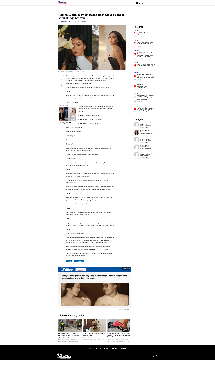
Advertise (112, 356)
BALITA (75, 3)
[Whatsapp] (61, 85)
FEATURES (100, 3)
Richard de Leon (65, 21)
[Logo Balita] (62, 3)
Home (59, 11)
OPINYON (109, 3)
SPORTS (92, 3)
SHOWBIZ (83, 3)
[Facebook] (61, 79)
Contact (119, 356)
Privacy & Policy (103, 356)
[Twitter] (61, 82)
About (95, 356)
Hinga (69, 261)
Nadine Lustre (79, 261)
